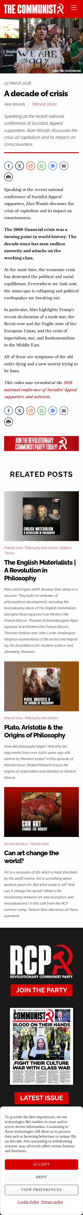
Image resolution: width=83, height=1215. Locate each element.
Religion (65, 548)
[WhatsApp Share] (41, 165)
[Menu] (74, 7)
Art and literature (16, 844)
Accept (41, 1164)
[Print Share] (8, 177)
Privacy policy (52, 1202)
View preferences (41, 1190)
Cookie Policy (28, 1202)
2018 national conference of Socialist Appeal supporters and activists (40, 389)
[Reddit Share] (30, 165)
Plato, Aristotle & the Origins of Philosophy (34, 731)
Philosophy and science (41, 548)
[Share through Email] (63, 165)
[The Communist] (34, 12)
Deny (41, 1177)
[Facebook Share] (8, 165)
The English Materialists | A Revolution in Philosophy (40, 570)
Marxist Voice (44, 104)
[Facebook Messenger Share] (52, 165)
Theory (9, 553)
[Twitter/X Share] (19, 165)
